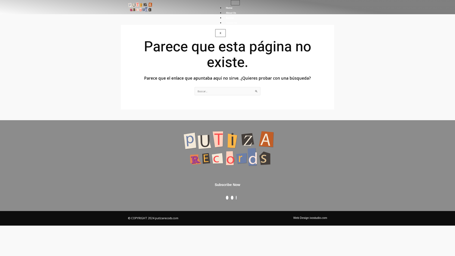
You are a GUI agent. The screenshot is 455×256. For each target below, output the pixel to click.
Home (229, 8)
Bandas (230, 18)
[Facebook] (227, 198)
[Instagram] (232, 198)
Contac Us (231, 23)
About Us (231, 13)
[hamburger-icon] (235, 2)
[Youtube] (236, 198)
